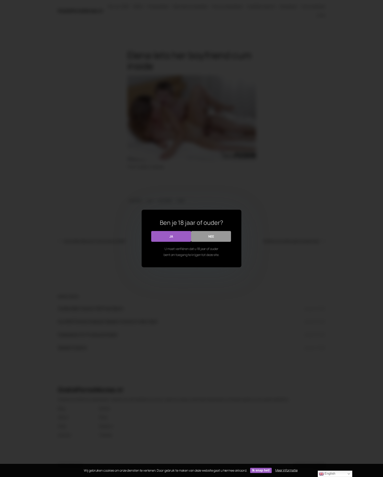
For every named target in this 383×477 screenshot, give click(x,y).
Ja (171, 236)
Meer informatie (286, 470)
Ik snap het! (261, 470)
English (329, 473)
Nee (211, 236)
